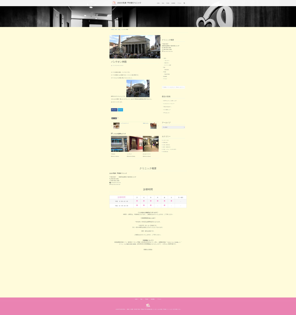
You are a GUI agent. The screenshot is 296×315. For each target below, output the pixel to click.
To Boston (113, 154)
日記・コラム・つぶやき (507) (169, 149)
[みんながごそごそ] (151, 144)
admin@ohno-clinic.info (116, 182)
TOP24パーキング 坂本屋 (172, 242)
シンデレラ (129, 154)
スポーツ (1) (165, 140)
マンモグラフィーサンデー (169, 103)
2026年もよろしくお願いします (170, 100)
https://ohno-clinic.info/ (168, 51)
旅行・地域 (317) (166, 147)
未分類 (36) (165, 151)
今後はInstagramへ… (167, 106)
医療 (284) (165, 142)
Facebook (115, 109)
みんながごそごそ (146, 154)
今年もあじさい (166, 112)
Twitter (121, 109)
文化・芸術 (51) (166, 144)
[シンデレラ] (135, 144)
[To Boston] (119, 144)
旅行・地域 (114, 118)
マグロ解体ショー (167, 109)
